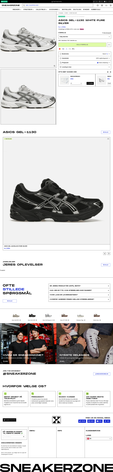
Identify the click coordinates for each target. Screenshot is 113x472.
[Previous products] (104, 253)
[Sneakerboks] (64, 80)
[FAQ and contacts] (98, 5)
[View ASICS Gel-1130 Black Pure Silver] (56, 190)
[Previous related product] (108, 72)
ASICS (66, 13)
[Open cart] (110, 5)
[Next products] (108, 253)
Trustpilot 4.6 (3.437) (10, 419)
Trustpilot (2, 270)
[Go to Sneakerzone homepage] (10, 5)
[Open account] (102, 5)
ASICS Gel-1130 (73, 13)
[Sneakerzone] (56, 420)
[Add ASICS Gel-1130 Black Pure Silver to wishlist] (108, 138)
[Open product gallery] (28, 39)
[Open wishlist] (106, 5)
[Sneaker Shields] (101, 80)
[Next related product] (110, 72)
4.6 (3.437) (5, 1)
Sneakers (61, 13)
